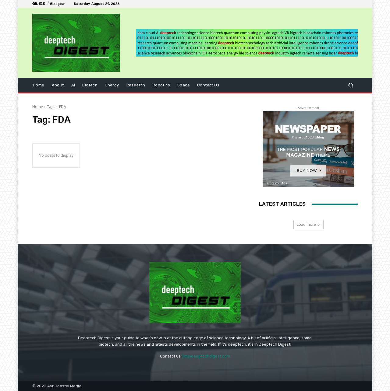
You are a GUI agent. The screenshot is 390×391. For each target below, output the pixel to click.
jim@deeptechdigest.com (206, 356)
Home (37, 106)
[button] (350, 85)
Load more (306, 224)
